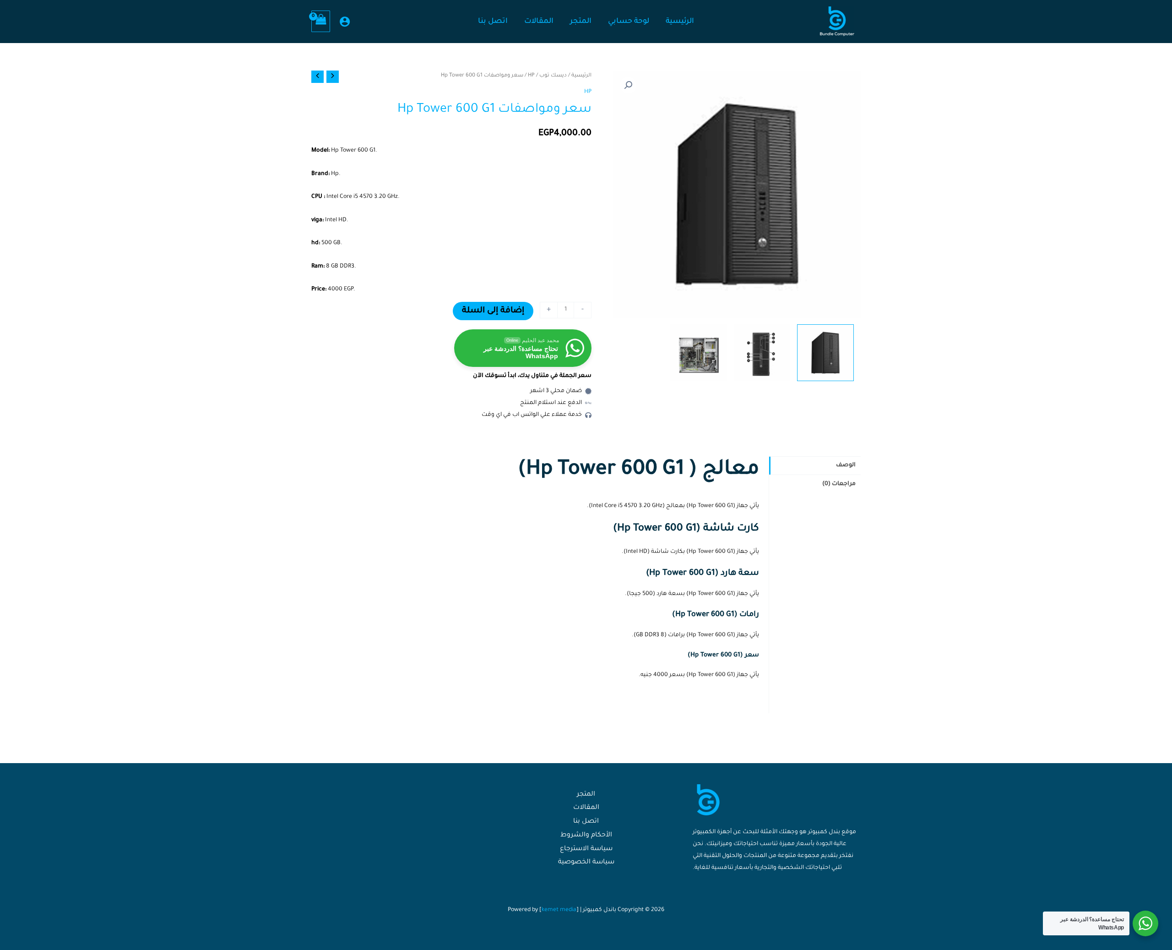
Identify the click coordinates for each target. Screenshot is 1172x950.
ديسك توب (553, 76)
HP (531, 76)
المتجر (586, 794)
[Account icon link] (344, 21)
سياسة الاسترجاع (586, 849)
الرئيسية (581, 76)
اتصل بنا (586, 821)
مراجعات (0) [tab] (839, 484)
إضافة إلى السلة (493, 311)
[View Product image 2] (762, 352)
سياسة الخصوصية (586, 862)
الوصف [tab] (846, 465)
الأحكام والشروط (586, 835)
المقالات (586, 808)
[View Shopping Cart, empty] (320, 21)
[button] (628, 85)
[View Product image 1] (825, 352)
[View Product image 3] (698, 352)
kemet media (559, 910)
